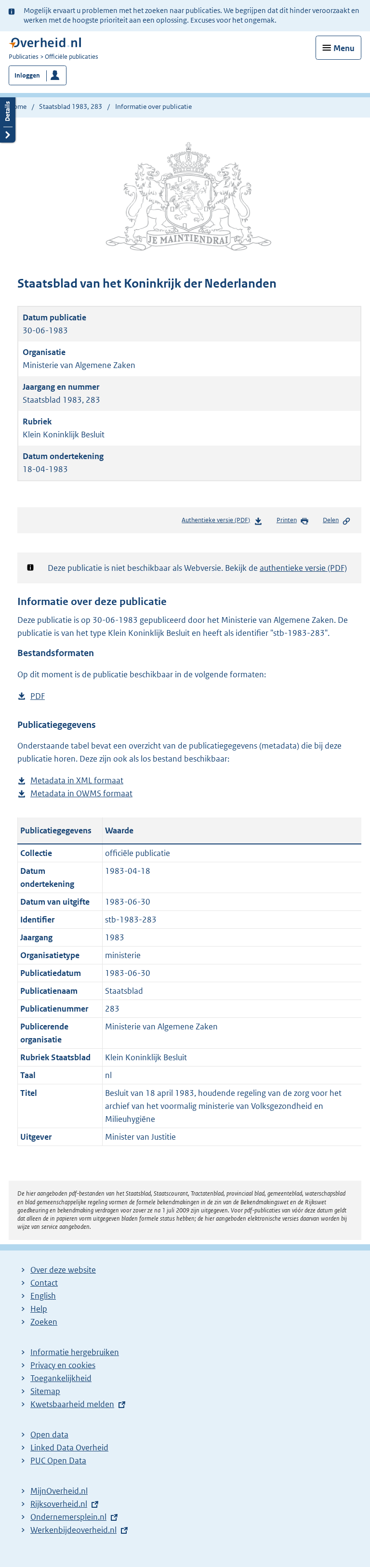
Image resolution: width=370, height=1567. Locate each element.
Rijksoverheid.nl (58, 1504)
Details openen (7, 119)
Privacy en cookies (62, 1365)
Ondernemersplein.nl (68, 1517)
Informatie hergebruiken (74, 1352)
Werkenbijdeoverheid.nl (73, 1530)
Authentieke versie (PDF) (218, 522)
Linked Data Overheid (69, 1447)
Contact (44, 1282)
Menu (344, 48)
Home (17, 106)
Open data (49, 1434)
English (43, 1295)
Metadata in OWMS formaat (81, 794)
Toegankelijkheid (61, 1378)
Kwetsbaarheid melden (72, 1404)
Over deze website (63, 1269)
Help (38, 1309)
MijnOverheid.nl (59, 1491)
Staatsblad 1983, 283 (70, 106)
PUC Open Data (58, 1460)
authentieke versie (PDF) (303, 568)
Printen (287, 520)
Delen (331, 520)
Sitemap (45, 1391)
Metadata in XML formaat (76, 781)
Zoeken (43, 1322)
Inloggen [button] (27, 75)
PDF (37, 697)
